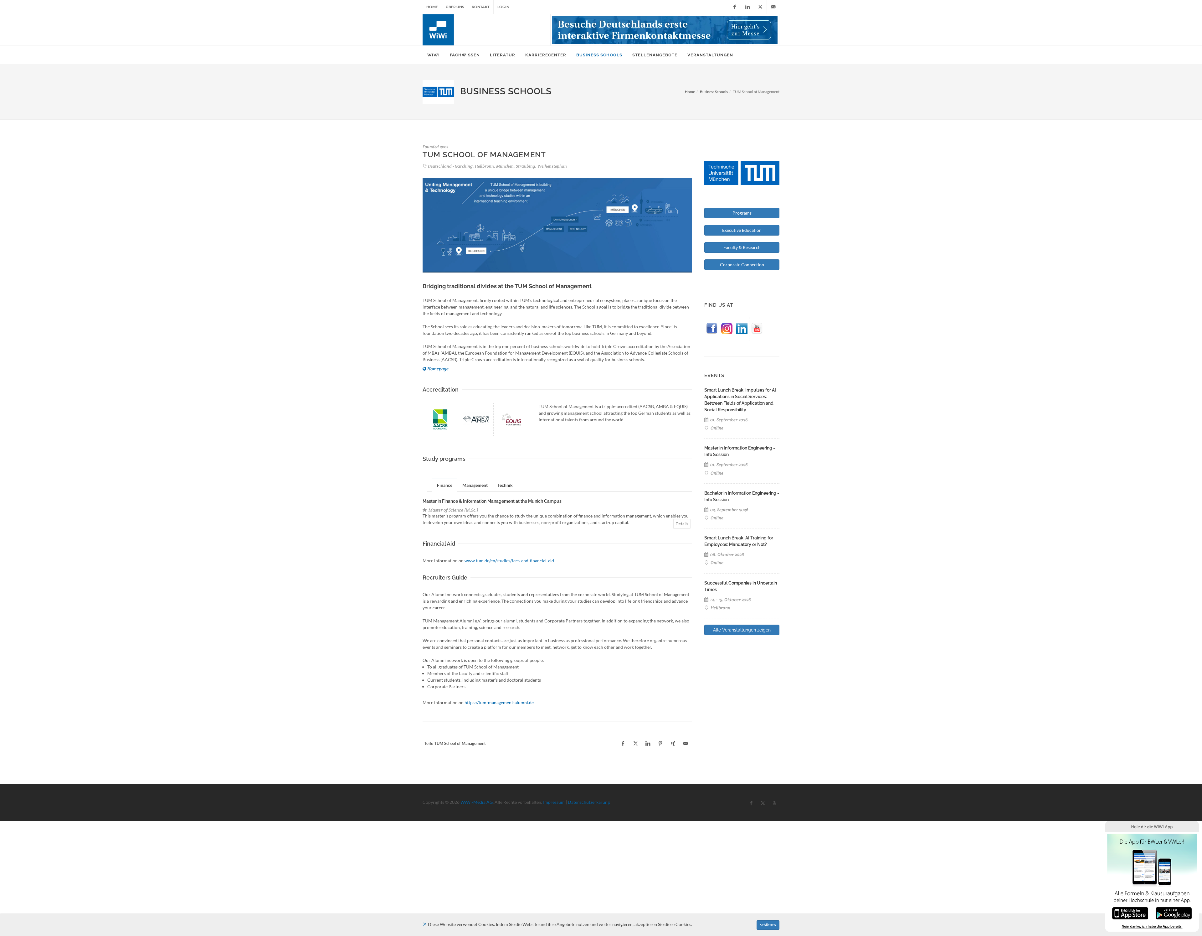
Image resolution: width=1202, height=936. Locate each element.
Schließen (768, 925)
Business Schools (714, 91)
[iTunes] (1130, 912)
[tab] (445, 485)
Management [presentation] (475, 485)
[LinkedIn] (747, 7)
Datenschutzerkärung (589, 802)
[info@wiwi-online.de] (773, 7)
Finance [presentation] (444, 485)
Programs (742, 213)
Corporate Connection (742, 264)
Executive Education (742, 230)
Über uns (455, 6)
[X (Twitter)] (760, 7)
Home (432, 6)
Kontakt (481, 6)
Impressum (554, 802)
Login (503, 6)
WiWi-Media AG (476, 802)
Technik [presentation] (505, 485)
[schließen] (425, 924)
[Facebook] (734, 7)
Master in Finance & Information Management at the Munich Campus (492, 501)
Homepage (438, 369)
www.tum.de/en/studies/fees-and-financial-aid (509, 560)
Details (681, 523)
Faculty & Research (742, 247)
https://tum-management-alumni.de (499, 702)
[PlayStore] (1173, 912)
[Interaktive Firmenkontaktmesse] (665, 30)
